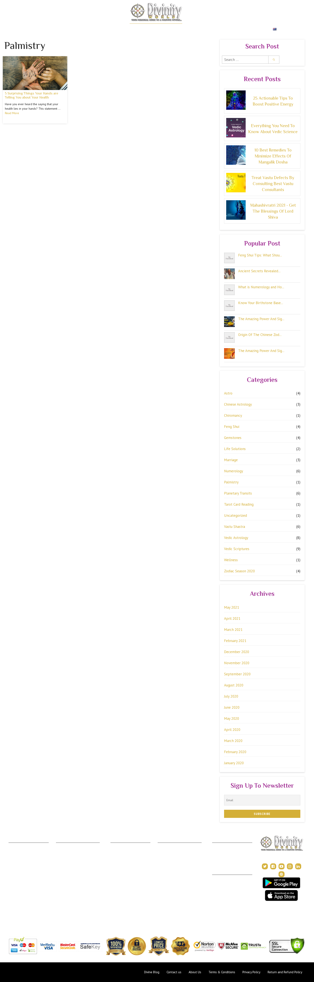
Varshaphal (219, 858)
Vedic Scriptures (236, 548)
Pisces (13, 915)
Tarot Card (168, 29)
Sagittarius (16, 896)
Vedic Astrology (236, 537)
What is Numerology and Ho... (261, 287)
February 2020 (235, 751)
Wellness (231, 560)
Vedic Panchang (168, 858)
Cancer (14, 865)
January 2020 (234, 763)
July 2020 (231, 696)
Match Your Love (73, 29)
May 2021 (231, 607)
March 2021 (233, 629)
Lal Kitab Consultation (125, 877)
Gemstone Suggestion (71, 852)
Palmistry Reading (122, 865)
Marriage (231, 460)
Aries (12, 846)
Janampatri (219, 852)
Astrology (46, 29)
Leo (11, 871)
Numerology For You (70, 909)
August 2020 (233, 685)
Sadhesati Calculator (69, 877)
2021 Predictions (169, 883)
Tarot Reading (167, 865)
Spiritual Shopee (169, 852)
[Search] (274, 60)
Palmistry (231, 482)
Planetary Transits (238, 493)
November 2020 (236, 663)
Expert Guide (192, 29)
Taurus (13, 852)
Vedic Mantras (168, 877)
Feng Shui (231, 426)
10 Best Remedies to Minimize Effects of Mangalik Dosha (273, 156)
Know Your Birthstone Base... (260, 302)
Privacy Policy (222, 890)
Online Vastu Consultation (127, 871)
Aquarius (14, 909)
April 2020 (232, 729)
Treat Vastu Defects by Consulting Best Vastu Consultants (273, 183)
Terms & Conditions (225, 884)
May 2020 (231, 718)
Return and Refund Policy (229, 897)
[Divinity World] (156, 12)
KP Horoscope (66, 896)
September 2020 (237, 674)
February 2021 (235, 640)
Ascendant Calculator (70, 846)
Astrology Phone (121, 846)
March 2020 (233, 740)
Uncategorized (235, 515)
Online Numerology (123, 883)
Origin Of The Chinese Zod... (260, 334)
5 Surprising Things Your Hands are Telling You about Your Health (31, 95)
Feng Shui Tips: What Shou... (260, 255)
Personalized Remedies (110, 29)
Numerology (144, 29)
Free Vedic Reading (69, 915)
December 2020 (236, 651)
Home (28, 29)
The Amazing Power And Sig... (261, 319)
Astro (228, 393)
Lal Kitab (62, 902)
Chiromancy (233, 415)
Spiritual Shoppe (254, 29)
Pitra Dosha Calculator (71, 883)
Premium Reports (221, 29)
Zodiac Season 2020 (239, 571)
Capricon (15, 902)
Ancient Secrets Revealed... (259, 271)
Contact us (174, 972)
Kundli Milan (220, 846)
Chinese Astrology (238, 404)
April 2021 (232, 618)
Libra (12, 883)
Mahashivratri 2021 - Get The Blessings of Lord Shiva (273, 211)
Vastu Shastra (234, 526)
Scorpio (14, 890)
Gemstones (232, 437)
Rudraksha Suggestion (71, 858)
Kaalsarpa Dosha (67, 865)
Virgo (12, 877)
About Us (218, 878)
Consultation (118, 852)
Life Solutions (235, 448)
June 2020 (231, 707)
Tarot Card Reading (239, 504)
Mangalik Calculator (69, 890)
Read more (12, 113)
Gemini (13, 858)
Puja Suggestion (66, 871)
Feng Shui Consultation (125, 858)
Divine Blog (165, 846)
